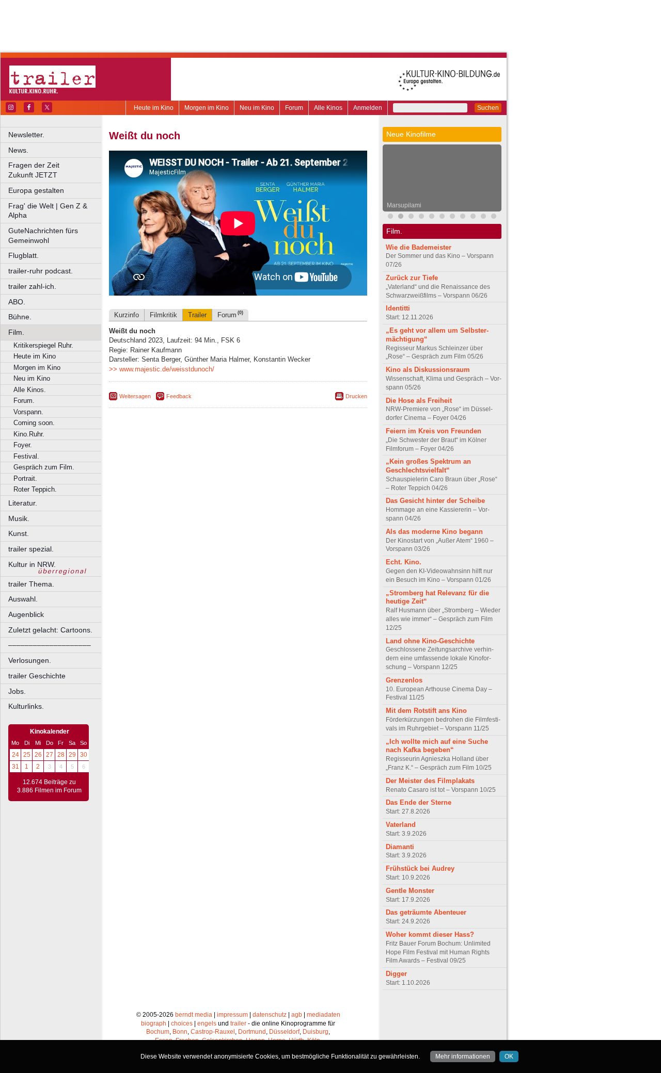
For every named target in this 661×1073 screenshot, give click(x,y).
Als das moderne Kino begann (434, 531)
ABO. (16, 302)
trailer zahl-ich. (32, 286)
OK (509, 1056)
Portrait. (25, 478)
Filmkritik (163, 315)
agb (296, 1014)
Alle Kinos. (29, 390)
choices (182, 1023)
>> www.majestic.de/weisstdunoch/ (161, 369)
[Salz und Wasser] (483, 217)
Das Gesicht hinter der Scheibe (435, 501)
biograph (153, 1023)
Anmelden (367, 107)
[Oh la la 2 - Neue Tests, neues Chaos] (421, 217)
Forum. (24, 400)
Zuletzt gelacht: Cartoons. (50, 630)
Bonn (179, 1031)
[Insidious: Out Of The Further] (390, 217)
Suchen (488, 107)
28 (61, 754)
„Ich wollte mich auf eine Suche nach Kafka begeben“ (437, 746)
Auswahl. (23, 599)
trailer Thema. (31, 584)
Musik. (18, 518)
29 (72, 754)
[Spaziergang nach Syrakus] (411, 217)
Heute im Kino (154, 107)
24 (15, 754)
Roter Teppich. (35, 489)
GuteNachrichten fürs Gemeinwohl (43, 235)
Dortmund (252, 1031)
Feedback (179, 396)
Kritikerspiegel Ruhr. (43, 345)
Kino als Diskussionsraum (428, 369)
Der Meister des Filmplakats (430, 781)
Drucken (356, 396)
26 (38, 754)
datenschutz (270, 1014)
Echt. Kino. (403, 562)
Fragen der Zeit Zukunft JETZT (55, 170)
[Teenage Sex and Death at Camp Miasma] (442, 217)
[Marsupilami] (401, 217)
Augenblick (26, 614)
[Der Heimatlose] (452, 217)
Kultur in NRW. (32, 564)
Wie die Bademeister (418, 247)
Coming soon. (34, 423)
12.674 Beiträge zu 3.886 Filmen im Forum (49, 786)
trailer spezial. (31, 549)
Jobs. (17, 691)
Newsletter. (26, 135)
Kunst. (18, 533)
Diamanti (400, 847)
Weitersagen (135, 396)
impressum (232, 1014)
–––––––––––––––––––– (49, 645)
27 (49, 754)
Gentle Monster (410, 891)
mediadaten (323, 1014)
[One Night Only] (473, 217)
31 (15, 766)
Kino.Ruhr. (28, 434)
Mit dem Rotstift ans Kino (426, 710)
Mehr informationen (462, 1056)
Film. (16, 332)
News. (18, 150)
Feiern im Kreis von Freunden (433, 431)
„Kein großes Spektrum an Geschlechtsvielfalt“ (428, 466)
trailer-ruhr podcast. (40, 271)
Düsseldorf (284, 1031)
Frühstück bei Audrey (420, 868)
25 (26, 754)
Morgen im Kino (206, 107)
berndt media (193, 1014)
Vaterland (401, 824)
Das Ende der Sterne (418, 802)
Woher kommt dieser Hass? (430, 934)
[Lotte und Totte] (494, 217)
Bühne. (20, 317)
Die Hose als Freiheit (419, 400)
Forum (294, 107)
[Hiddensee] (432, 217)
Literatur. (22, 503)
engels (206, 1023)
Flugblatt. (23, 255)
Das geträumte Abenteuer (426, 912)
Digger (396, 974)
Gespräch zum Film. (43, 467)
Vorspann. (28, 412)
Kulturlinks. (26, 706)
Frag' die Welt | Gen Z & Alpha (47, 211)
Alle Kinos (328, 107)
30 (83, 754)
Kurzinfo (126, 315)
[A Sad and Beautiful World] (463, 217)
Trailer (197, 315)
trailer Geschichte (37, 676)
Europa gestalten (36, 190)
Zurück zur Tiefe (412, 278)
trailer (238, 1023)
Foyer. (22, 445)
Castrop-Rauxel (213, 1031)
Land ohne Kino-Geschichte (430, 641)
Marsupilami (404, 205)
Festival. (26, 456)
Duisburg (315, 1031)
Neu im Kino (257, 107)
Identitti (398, 308)
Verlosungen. (29, 660)
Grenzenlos (404, 680)
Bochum (157, 1031)
